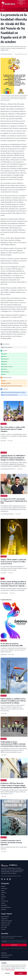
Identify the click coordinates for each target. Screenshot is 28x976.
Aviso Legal (4, 927)
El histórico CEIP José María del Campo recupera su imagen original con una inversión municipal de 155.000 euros (14, 786)
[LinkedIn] (10, 879)
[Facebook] (2, 879)
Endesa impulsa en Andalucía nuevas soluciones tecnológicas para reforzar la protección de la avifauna (13, 700)
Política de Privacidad (6, 921)
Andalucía (3, 892)
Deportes (3, 897)
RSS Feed (3, 909)
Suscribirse (14, 945)
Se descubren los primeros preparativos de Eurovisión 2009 (12, 644)
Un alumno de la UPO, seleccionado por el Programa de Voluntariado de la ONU (14, 501)
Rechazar (7, 973)
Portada (3, 886)
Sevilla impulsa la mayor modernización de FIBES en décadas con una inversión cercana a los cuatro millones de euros (14, 745)
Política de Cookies (5, 923)
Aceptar (21, 973)
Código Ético (4, 918)
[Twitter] (4, 879)
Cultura (3, 903)
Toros (2, 899)
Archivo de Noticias (6, 907)
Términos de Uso (5, 925)
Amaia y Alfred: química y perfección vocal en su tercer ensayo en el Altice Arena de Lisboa (13, 561)
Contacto (3, 929)
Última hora (4, 888)
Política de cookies (10, 969)
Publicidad (3, 953)
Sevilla (2, 890)
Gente (2, 894)
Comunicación (4, 901)
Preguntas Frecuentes (6, 955)
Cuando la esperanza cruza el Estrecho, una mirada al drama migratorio (11, 842)
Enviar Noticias (5, 957)
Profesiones (4, 905)
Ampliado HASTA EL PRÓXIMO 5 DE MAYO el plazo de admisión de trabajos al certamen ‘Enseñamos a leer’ (13, 458)
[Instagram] (7, 879)
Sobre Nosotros (5, 916)
